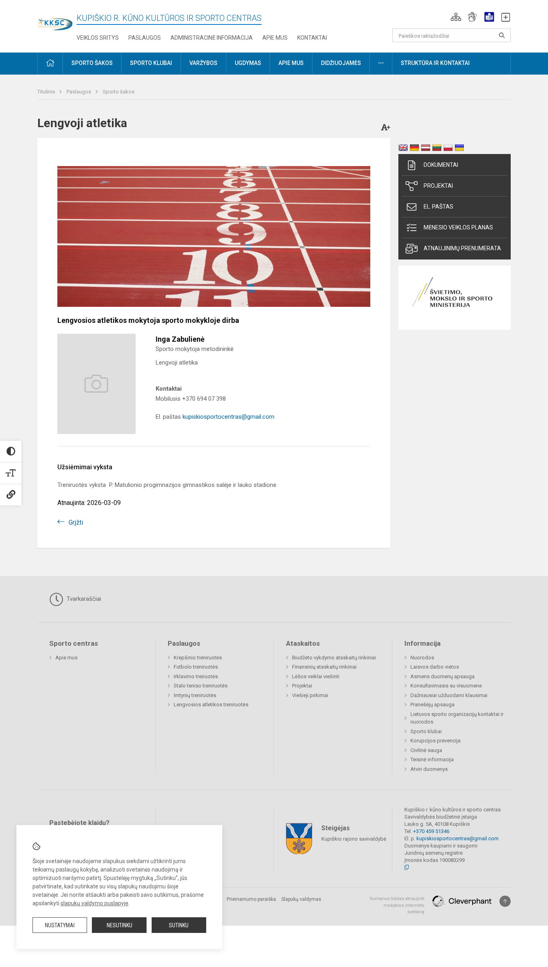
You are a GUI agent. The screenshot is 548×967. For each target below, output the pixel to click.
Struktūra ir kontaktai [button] (435, 63)
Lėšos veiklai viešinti (315, 676)
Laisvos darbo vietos (434, 667)
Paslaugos (144, 37)
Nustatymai (60, 925)
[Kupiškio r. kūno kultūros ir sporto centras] (57, 19)
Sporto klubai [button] (151, 63)
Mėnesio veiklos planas (458, 227)
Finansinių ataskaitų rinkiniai (324, 667)
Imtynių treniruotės (195, 695)
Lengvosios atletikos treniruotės (211, 704)
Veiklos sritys (98, 37)
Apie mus (275, 37)
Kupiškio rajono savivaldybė (353, 839)
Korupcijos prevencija (435, 741)
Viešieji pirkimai (310, 695)
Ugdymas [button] (248, 63)
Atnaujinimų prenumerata (462, 248)
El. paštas (438, 206)
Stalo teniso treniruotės (200, 686)
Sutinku (179, 925)
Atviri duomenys (429, 769)
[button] (456, 17)
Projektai (438, 185)
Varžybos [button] (203, 63)
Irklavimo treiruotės (196, 676)
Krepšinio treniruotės (198, 658)
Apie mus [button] (291, 63)
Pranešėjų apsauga (432, 704)
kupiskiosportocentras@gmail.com (228, 416)
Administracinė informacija (211, 37)
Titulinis (46, 92)
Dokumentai (441, 165)
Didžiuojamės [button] (341, 63)
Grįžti (76, 522)
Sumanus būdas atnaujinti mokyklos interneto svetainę (396, 905)
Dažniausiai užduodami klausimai (448, 695)
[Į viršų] (505, 901)
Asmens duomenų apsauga (442, 676)
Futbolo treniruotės (196, 667)
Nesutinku (119, 925)
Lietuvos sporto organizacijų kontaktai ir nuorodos (456, 718)
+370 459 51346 (431, 831)
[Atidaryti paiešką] (502, 35)
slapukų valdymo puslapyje (94, 903)
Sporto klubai (426, 731)
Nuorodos (422, 658)
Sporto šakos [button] (92, 63)
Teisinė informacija (432, 759)
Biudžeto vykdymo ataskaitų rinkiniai (334, 658)
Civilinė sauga (426, 750)
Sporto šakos (118, 92)
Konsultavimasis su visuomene (446, 686)
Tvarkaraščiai (83, 598)
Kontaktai (312, 37)
